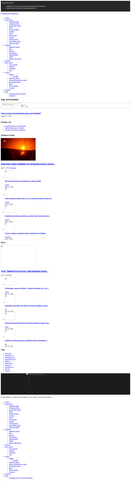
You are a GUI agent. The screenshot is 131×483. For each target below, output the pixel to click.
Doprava (8, 90)
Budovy (11, 51)
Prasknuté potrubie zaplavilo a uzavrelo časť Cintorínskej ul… (27, 216)
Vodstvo (11, 32)
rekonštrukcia (10, 359)
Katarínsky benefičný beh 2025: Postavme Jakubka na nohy (26, 306)
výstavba (9, 355)
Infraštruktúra (13, 55)
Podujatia (12, 68)
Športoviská (13, 35)
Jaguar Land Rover (15, 59)
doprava (8, 363)
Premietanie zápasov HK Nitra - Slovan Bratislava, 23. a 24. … (27, 288)
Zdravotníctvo (13, 39)
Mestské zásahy (14, 78)
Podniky (11, 66)
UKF (7, 369)
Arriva (8, 365)
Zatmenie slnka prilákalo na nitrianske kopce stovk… (28, 164)
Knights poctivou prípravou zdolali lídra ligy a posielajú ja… (26, 340)
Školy (10, 28)
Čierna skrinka (13, 86)
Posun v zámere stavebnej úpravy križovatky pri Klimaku (25, 233)
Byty (10, 49)
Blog (6, 92)
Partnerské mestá (15, 26)
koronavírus (10, 357)
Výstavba (8, 45)
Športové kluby (14, 30)
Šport (11, 84)
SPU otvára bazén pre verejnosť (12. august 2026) (23, 181)
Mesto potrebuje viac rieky (18, 80)
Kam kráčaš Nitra (14, 82)
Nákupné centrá (14, 47)
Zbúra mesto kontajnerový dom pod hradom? (21, 113)
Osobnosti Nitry (14, 24)
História (7, 61)
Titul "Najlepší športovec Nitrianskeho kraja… (24, 271)
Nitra (8, 353)
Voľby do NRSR (14, 43)
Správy (7, 72)
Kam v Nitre (9, 63)
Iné (10, 275)
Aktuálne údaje (14, 22)
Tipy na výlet (13, 65)
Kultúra (11, 74)
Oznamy (12, 88)
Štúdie (11, 57)
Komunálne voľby (15, 41)
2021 (7, 371)
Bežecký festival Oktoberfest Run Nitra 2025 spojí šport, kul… (27, 323)
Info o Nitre (9, 20)
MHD (7, 361)
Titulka (7, 18)
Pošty (11, 33)
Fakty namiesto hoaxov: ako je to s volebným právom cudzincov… (28, 198)
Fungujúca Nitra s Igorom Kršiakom (21, 478)
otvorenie (9, 367)
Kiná (10, 70)
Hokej (7, 292)
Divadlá (15, 76)
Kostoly (11, 37)
